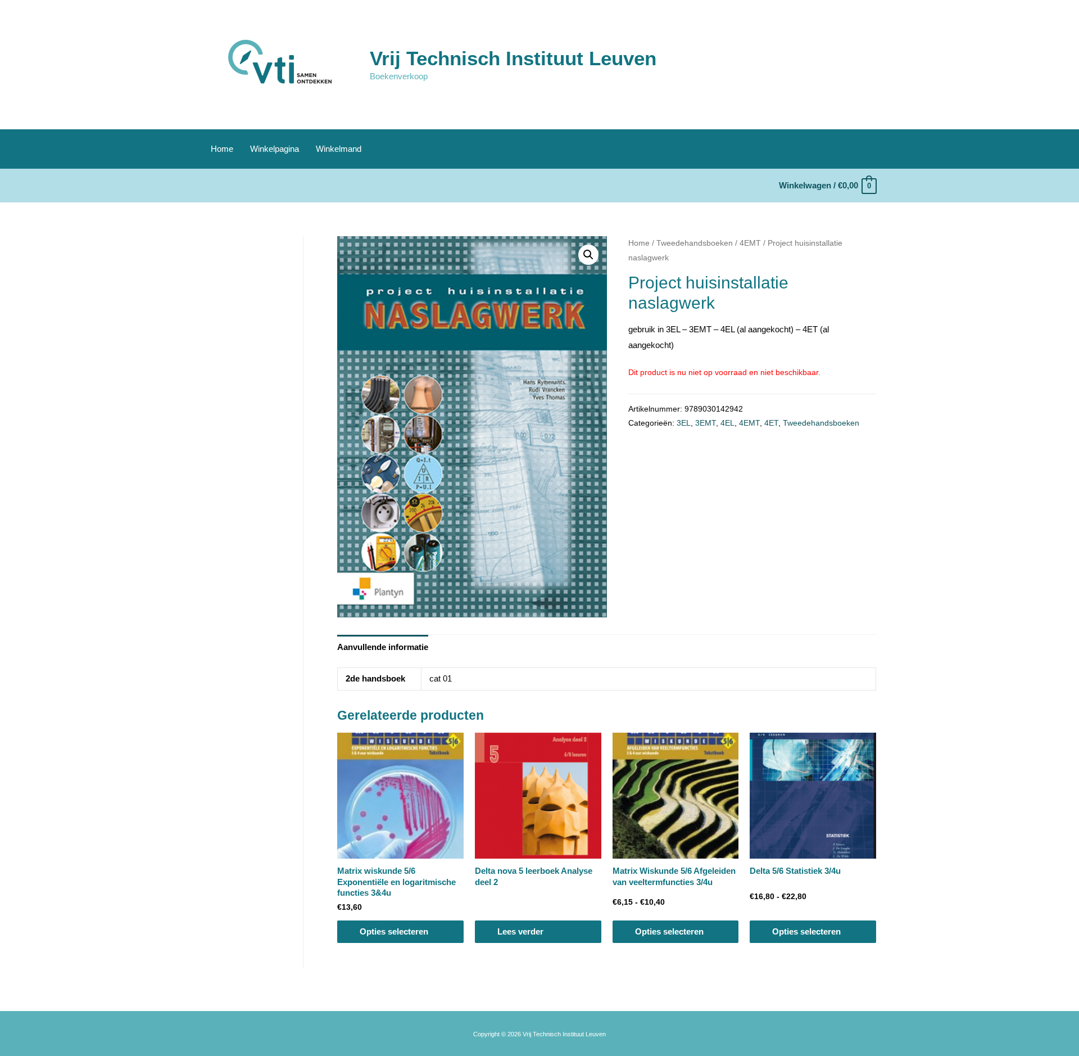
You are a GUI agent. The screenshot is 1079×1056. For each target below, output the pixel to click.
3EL (684, 423)
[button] (588, 255)
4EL (727, 423)
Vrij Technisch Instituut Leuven (513, 58)
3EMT (705, 423)
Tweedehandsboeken (694, 243)
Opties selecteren (394, 931)
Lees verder (520, 931)
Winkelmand (338, 149)
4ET (771, 423)
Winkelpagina (274, 149)
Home (222, 149)
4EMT (750, 243)
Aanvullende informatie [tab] (382, 647)
